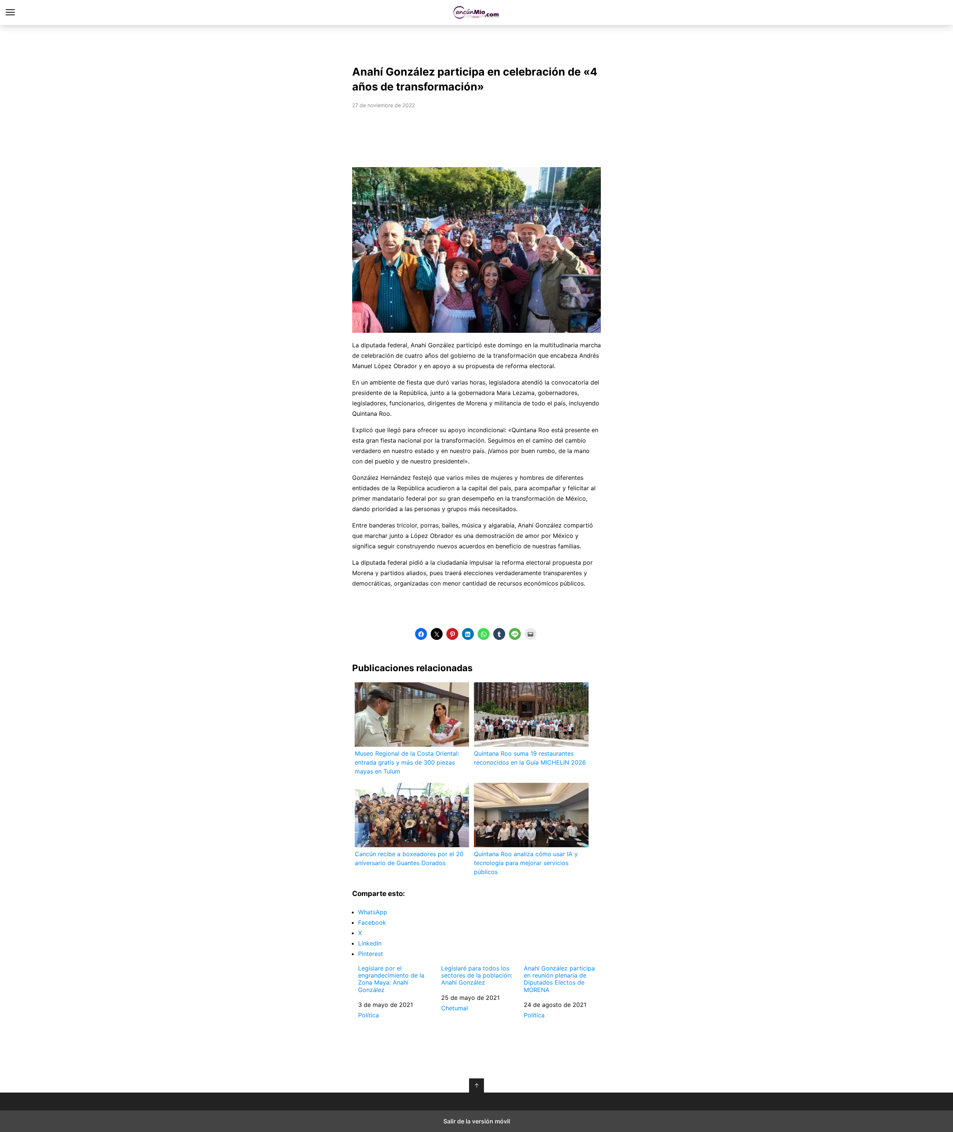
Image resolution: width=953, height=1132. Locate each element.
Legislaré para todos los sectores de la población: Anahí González (476, 975)
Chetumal (454, 1008)
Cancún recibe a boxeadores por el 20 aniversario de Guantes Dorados (409, 858)
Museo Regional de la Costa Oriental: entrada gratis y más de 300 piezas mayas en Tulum (407, 762)
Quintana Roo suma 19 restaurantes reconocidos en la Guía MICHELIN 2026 (530, 758)
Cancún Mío (477, 12)
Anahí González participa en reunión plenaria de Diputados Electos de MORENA (559, 979)
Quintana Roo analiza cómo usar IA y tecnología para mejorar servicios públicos (526, 863)
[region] (476, 43)
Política (368, 1015)
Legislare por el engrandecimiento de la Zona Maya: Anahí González (391, 979)
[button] (421, 634)
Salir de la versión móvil (476, 1121)
